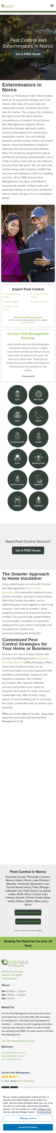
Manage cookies (28, 1118)
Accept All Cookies (28, 1127)
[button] (51, 5)
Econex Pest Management (28, 317)
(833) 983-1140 (28, 322)
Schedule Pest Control (28, 912)
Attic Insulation (12, 301)
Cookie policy (44, 1112)
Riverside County (28, 930)
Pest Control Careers (12, 1059)
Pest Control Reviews (28, 921)
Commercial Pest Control (13, 1052)
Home (16, 930)
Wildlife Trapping (41, 301)
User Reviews (27, 1080)
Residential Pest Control (13, 1056)
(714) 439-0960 (9, 978)
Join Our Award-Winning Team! (18, 1041)
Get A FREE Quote (28, 54)
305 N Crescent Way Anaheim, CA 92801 (12, 973)
